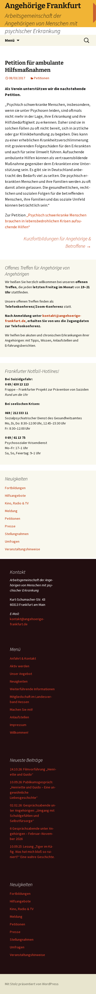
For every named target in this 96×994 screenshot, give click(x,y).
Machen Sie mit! (21, 709)
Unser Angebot (21, 673)
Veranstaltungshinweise (22, 549)
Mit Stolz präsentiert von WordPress (32, 984)
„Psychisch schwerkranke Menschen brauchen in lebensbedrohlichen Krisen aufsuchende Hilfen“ (45, 220)
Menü (10, 40)
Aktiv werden (19, 666)
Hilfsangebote (15, 495)
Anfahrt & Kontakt (23, 658)
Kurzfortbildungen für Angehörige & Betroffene (57, 242)
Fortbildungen (15, 488)
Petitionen (41, 78)
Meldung (11, 511)
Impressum (18, 725)
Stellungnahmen (17, 534)
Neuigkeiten (19, 681)
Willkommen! (19, 732)
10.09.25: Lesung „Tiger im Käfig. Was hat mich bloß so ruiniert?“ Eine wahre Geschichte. (32, 851)
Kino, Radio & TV (17, 503)
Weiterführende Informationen (32, 689)
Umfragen (12, 541)
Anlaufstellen (19, 717)
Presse (10, 526)
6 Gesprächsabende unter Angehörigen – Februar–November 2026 (32, 833)
